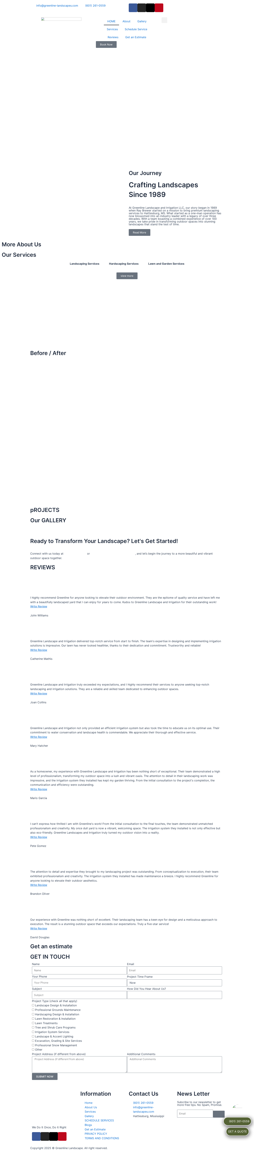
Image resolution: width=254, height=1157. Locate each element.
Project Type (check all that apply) (54, 1001)
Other (38, 1049)
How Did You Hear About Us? (146, 988)
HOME (111, 21)
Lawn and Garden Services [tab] (166, 263)
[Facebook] (133, 7)
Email (130, 964)
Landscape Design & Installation (56, 1005)
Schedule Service (136, 29)
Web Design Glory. (172, 1148)
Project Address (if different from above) (59, 1054)
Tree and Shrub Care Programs (55, 1027)
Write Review (38, 606)
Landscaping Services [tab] (84, 263)
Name (36, 964)
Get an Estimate (135, 37)
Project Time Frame (140, 976)
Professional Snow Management (56, 1045)
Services (112, 29)
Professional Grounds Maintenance (58, 1010)
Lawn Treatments (46, 1023)
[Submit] (219, 1114)
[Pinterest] (159, 7)
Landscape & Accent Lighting (54, 1036)
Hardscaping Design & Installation (57, 1014)
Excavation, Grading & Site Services (58, 1040)
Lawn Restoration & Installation (55, 1018)
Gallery (142, 21)
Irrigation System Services (52, 1032)
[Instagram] (141, 7)
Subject (37, 988)
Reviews (113, 37)
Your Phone (39, 976)
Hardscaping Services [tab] (124, 263)
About (126, 21)
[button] (164, 20)
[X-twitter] (150, 7)
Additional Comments (141, 1054)
